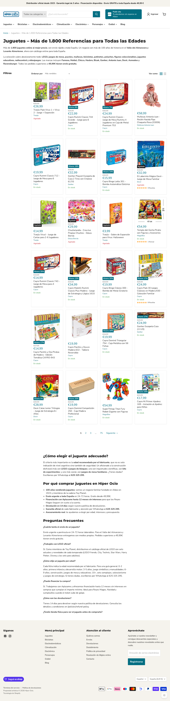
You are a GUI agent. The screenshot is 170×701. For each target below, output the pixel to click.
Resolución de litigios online (98, 655)
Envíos (89, 639)
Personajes (97, 24)
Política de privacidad (95, 651)
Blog (122, 24)
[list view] (165, 74)
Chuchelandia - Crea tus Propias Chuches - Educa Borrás (80, 233)
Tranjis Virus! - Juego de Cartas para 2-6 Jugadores (46, 236)
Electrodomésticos (42, 24)
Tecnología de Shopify (11, 693)
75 (101, 433)
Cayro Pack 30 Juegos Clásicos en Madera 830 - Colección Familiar (149, 291)
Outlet (112, 24)
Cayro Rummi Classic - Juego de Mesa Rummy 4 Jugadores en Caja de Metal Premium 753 (116, 121)
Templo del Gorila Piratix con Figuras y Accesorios (149, 231)
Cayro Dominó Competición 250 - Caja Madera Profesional (81, 411)
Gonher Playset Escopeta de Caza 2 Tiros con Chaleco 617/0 (81, 179)
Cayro (70, 125)
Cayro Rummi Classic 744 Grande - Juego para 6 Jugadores (80, 120)
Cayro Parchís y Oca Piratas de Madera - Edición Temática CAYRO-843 (46, 355)
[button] (153, 14)
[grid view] (161, 74)
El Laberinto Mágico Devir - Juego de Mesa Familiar (150, 178)
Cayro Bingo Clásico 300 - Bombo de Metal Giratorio (115, 289)
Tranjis (36, 115)
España (156, 679)
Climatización (64, 24)
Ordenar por (37, 74)
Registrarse (136, 661)
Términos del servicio (11, 688)
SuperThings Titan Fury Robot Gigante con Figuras (115, 410)
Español (140, 679)
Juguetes (8, 24)
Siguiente (111, 433)
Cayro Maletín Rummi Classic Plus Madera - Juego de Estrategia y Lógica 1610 (81, 291)
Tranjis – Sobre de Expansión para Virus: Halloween (116, 236)
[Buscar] (96, 14)
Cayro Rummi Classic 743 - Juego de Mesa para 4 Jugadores (46, 284)
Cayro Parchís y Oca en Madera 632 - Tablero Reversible (79, 350)
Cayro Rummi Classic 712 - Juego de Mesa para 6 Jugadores (46, 178)
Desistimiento (92, 647)
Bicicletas (23, 24)
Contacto (90, 659)
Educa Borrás (73, 238)
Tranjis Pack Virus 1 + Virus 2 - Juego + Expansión (46, 111)
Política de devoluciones (31, 688)
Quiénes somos (93, 635)
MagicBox (141, 235)
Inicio (5, 33)
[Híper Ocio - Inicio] (11, 14)
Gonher (71, 184)
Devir (139, 182)
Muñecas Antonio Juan (145, 125)
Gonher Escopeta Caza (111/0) (147, 328)
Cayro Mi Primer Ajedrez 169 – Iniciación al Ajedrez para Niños (149, 404)
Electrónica (81, 24)
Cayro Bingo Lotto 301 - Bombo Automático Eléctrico (116, 183)
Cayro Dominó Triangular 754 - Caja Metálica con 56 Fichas (115, 343)
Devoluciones (92, 643)
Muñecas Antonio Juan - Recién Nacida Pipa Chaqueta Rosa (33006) (148, 119)
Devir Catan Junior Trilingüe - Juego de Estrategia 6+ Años (46, 411)
